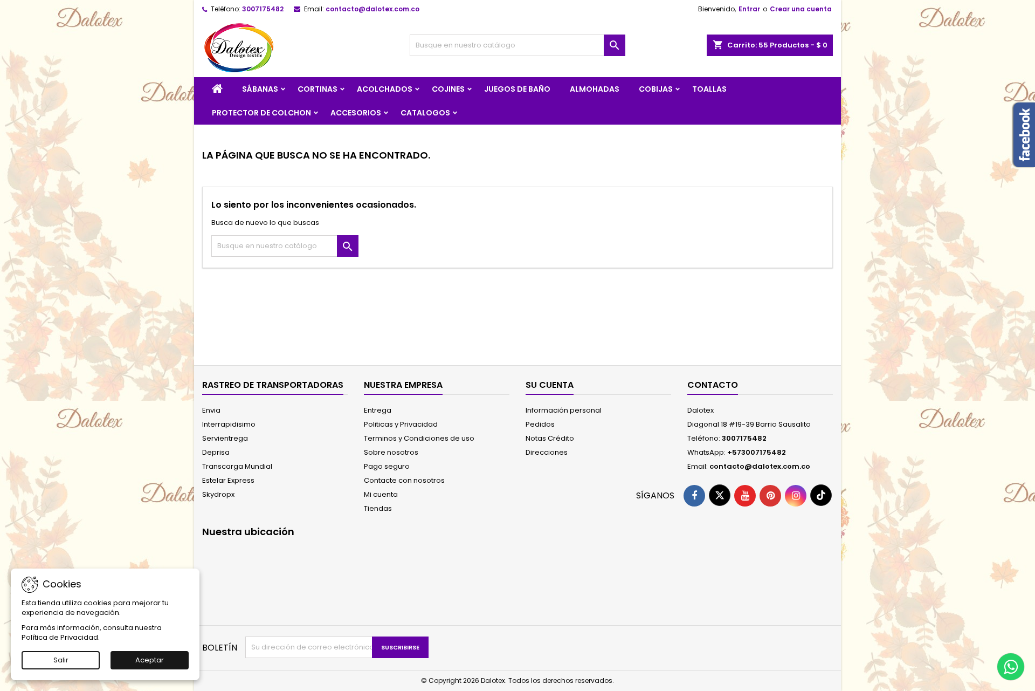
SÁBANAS (260, 89)
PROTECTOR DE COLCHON (261, 112)
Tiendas (378, 508)
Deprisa (216, 452)
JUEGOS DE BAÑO (517, 89)
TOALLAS (709, 89)
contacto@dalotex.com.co (372, 8)
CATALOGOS (425, 112)
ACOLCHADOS (384, 89)
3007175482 (263, 8)
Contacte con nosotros (404, 480)
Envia (211, 410)
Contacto (712, 385)
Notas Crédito (550, 438)
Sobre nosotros (391, 452)
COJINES (448, 89)
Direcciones (547, 452)
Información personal (564, 410)
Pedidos (540, 424)
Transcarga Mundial (237, 466)
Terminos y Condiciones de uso (419, 438)
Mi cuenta (381, 494)
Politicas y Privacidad (401, 424)
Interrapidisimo (229, 424)
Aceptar (149, 660)
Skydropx (218, 494)
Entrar (749, 8)
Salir (60, 660)
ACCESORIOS (355, 112)
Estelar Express (228, 480)
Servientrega (225, 438)
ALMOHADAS (594, 89)
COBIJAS (656, 89)
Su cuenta (550, 385)
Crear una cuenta (801, 8)
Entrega (377, 410)
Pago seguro (387, 466)
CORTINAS (317, 89)
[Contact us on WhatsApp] (1010, 666)
